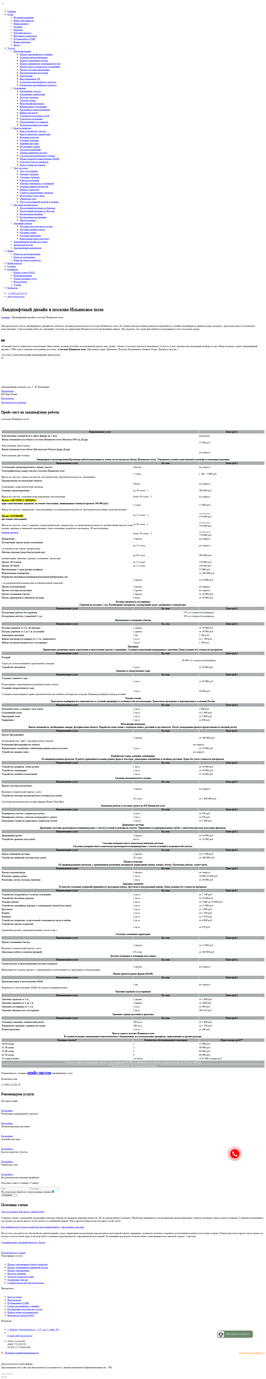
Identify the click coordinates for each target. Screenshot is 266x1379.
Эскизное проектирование (34, 57)
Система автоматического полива (37, 155)
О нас (10, 14)
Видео (17, 45)
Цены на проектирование (27, 254)
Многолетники (28, 220)
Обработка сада (28, 198)
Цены (10, 250)
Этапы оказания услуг (25, 278)
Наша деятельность (24, 20)
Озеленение (20, 88)
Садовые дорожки (29, 140)
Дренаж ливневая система (33, 152)
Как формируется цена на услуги (24, 1309)
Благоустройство (22, 128)
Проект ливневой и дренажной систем (40, 63)
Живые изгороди (29, 112)
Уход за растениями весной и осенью (39, 201)
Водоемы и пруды (29, 137)
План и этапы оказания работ (22, 1312)
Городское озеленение (31, 118)
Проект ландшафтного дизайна (36, 54)
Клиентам (12, 269)
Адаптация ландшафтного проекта (38, 81)
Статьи (17, 284)
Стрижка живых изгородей (34, 186)
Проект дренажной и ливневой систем (27, 1267)
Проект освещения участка (34, 60)
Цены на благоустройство (27, 260)
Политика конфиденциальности (22, 1352)
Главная (11, 11)
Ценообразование (23, 275)
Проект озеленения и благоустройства (27, 1264)
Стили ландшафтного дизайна (23, 1306)
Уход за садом (21, 168)
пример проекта (10, 532)
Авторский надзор (23, 244)
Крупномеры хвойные (31, 214)
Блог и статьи (14, 1296)
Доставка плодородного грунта (36, 226)
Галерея (11, 266)
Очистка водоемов (29, 180)
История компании (24, 17)
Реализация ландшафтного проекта (38, 85)
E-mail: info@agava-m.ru (19, 1335)
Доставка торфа (28, 232)
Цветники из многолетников (35, 109)
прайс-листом (39, 1072)
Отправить (7, 1195)
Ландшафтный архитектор (27, 247)
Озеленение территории (32, 94)
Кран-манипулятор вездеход (34, 238)
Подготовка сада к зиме (32, 195)
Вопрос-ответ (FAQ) (24, 272)
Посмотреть (7, 391)
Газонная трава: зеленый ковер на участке (23, 1242)
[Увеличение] (11, 1373)
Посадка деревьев (29, 97)
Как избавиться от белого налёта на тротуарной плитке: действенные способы (42, 1227)
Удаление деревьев (29, 177)
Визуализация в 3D (30, 78)
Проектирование (22, 51)
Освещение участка (17, 1279)
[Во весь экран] (8, 1373)
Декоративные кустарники (34, 121)
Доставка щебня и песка (32, 229)
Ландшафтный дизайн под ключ (30, 241)
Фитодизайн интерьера (32, 103)
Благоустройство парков (32, 164)
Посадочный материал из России (37, 211)
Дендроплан (26, 75)
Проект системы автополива (35, 69)
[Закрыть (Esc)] (2, 1373)
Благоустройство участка (33, 131)
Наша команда (21, 23)
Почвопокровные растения (34, 125)
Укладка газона (28, 100)
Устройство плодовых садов (34, 115)
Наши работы (14, 263)
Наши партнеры (22, 42)
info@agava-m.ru (15, 296)
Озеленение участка (30, 91)
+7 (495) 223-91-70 (17, 293)
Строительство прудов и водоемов (25, 1282)
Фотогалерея (20, 281)
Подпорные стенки (30, 146)
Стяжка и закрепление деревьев (36, 192)
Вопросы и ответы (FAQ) (20, 1315)
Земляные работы (23, 223)
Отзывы (18, 26)
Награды (18, 29)
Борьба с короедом (29, 189)
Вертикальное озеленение (33, 106)
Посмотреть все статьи (13, 1252)
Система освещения (30, 149)
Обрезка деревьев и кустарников (37, 183)
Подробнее (7, 1110)
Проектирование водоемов (34, 72)
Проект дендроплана (18, 1270)
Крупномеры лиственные (33, 217)
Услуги (11, 48)
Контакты (12, 287)
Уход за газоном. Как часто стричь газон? (22, 1211)
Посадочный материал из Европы (37, 207)
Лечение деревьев (29, 174)
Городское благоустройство (34, 161)
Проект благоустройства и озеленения (40, 66)
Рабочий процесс (23, 32)
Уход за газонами (29, 171)
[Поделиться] (5, 1373)
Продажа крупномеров (26, 204)
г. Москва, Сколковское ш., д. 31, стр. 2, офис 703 (33, 1329)
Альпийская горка (29, 143)
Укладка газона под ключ (20, 1276)
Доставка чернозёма (30, 235)
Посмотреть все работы (13, 402)
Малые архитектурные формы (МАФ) (39, 158)
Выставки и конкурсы (25, 35)
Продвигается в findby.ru (252, 1352)
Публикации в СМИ (24, 38)
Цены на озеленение (24, 257)
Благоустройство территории (35, 134)
